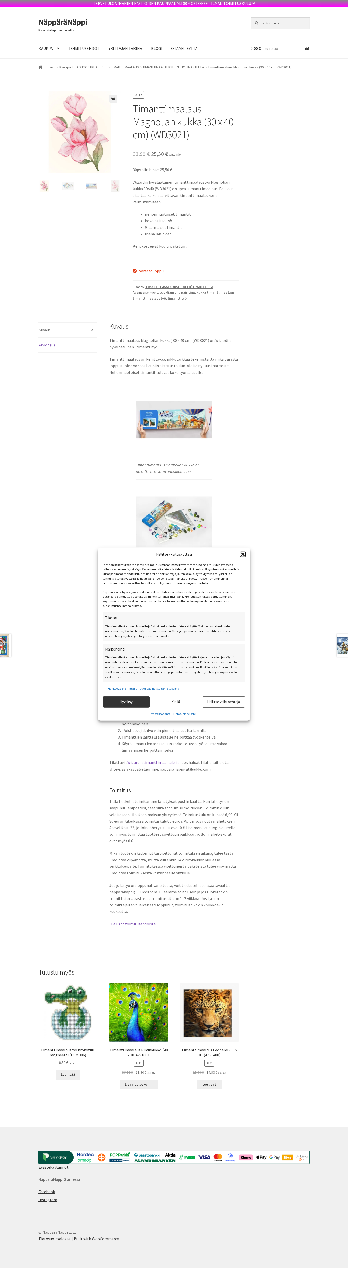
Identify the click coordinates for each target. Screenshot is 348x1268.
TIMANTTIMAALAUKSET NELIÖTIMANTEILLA (173, 67)
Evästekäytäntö (160, 713)
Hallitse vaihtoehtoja (223, 701)
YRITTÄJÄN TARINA (125, 48)
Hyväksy (126, 701)
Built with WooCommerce (96, 1238)
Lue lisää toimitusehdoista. (132, 923)
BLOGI (156, 48)
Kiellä (175, 701)
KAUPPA (45, 48)
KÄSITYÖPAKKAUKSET (91, 67)
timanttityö (177, 298)
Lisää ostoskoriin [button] (139, 1084)
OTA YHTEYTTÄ (184, 48)
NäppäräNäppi (62, 22)
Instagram (47, 1199)
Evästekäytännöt (53, 1167)
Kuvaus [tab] (44, 329)
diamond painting (180, 292)
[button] (242, 554)
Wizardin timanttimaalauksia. (153, 762)
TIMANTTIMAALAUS (125, 67)
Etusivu (50, 67)
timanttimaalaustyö (149, 298)
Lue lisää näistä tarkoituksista (159, 688)
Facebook (46, 1191)
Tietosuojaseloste (184, 713)
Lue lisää (68, 1074)
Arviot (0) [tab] (46, 344)
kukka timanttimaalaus (216, 292)
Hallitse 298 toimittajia (122, 688)
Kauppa (65, 67)
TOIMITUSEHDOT (84, 48)
